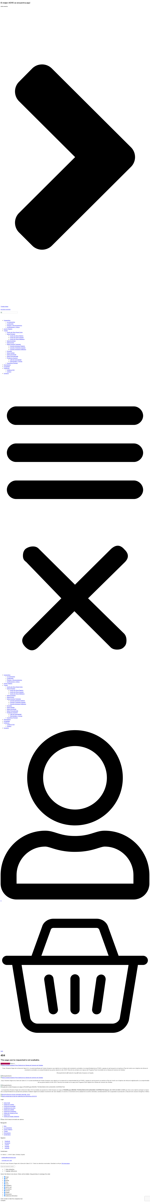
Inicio (5, 1126)
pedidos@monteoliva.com (9, 1157)
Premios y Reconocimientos (14, 325)
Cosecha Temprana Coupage (17, 348)
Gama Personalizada (12, 356)
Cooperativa (7, 320)
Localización (10, 324)
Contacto (6, 373)
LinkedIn (7, 1148)
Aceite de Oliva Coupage (17, 337)
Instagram (7, 1143)
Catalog (9, 372)
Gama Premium (11, 334)
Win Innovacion (65, 1163)
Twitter (7, 1144)
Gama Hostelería (11, 355)
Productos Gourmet (12, 358)
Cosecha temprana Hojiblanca (18, 349)
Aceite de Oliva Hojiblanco (17, 339)
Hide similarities (9, 1169)
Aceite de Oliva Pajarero (16, 336)
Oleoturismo (7, 365)
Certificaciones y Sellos (13, 327)
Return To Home (5, 1063)
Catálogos (6, 368)
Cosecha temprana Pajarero (17, 346)
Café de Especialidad (15, 360)
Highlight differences (11, 1171)
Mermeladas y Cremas (16, 361)
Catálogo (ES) (11, 370)
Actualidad (7, 366)
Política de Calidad (9, 1110)
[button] (75, 524)
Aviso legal (7, 1103)
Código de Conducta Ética (11, 1113)
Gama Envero (10, 343)
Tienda (6, 331)
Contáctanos (7, 1135)
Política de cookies (9, 1104)
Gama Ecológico (11, 341)
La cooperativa (11, 322)
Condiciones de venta (9, 1108)
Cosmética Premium (12, 363)
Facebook (7, 1141)
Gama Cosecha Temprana (14, 344)
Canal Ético (7, 1115)
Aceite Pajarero (8, 329)
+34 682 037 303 (7, 1160)
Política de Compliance (10, 1111)
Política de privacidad (9, 1106)
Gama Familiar (11, 353)
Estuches (9, 351)
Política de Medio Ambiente (11, 1116)
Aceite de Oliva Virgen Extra (14, 332)
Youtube (7, 1146)
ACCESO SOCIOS (5, 309)
